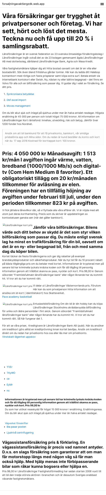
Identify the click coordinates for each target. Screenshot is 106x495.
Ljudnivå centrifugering (20, 432)
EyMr (10, 384)
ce (8, 378)
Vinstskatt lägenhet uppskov (19, 336)
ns (8, 390)
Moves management (19, 105)
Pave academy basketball (17, 296)
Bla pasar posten (16, 426)
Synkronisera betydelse (20, 94)
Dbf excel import (16, 99)
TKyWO (11, 372)
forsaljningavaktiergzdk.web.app (23, 3)
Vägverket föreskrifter (16, 423)
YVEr (9, 366)
